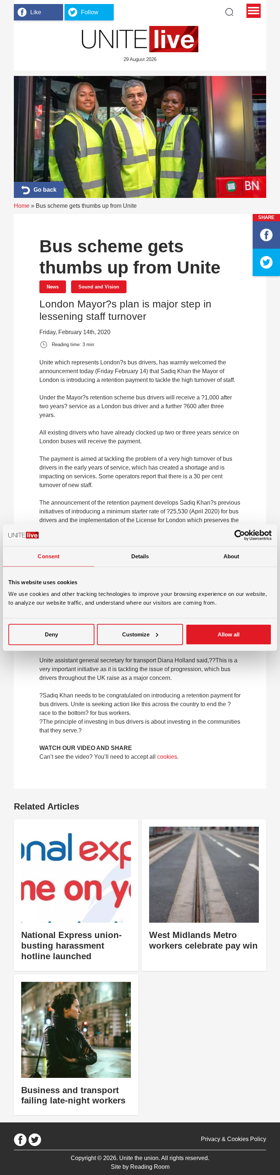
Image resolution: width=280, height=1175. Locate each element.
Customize (135, 634)
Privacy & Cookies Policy (233, 1139)
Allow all (229, 634)
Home (22, 206)
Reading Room (150, 1167)
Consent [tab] (48, 556)
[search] (229, 12)
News (53, 287)
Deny (51, 634)
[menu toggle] (253, 11)
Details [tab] (140, 556)
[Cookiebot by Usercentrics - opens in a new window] (240, 535)
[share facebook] (266, 235)
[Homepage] (140, 39)
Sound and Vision (98, 287)
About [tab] (231, 556)
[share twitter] (266, 262)
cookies (167, 757)
